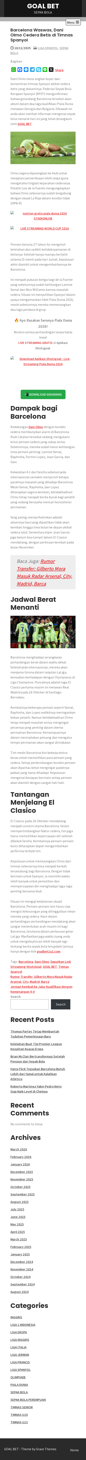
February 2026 (20, 1157)
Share (59, 70)
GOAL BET (43, 6)
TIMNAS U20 (19, 1415)
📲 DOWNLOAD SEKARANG (43, 394)
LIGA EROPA (18, 1332)
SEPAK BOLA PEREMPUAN (28, 1400)
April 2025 (17, 1232)
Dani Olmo (36, 427)
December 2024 (21, 1262)
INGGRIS (16, 1317)
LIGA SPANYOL (48, 48)
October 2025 (20, 1187)
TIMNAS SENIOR (21, 1407)
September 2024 (22, 1284)
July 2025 (17, 1209)
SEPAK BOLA (19, 1392)
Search (15, 996)
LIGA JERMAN (19, 1355)
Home (74, 1450)
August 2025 (19, 1202)
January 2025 (20, 1254)
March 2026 (18, 1149)
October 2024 (20, 1277)
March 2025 (18, 1239)
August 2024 (19, 1292)
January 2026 (20, 1164)
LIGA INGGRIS (19, 1340)
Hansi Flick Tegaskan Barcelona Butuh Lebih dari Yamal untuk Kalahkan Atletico (37, 1074)
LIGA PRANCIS (20, 1362)
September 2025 (22, 1194)
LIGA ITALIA (18, 1347)
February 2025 (20, 1247)
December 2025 (21, 1172)
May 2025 (17, 1224)
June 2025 (17, 1217)
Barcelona (26, 961)
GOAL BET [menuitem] (25, 124)
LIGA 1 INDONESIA (22, 1325)
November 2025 (21, 1179)
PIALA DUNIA (19, 1385)
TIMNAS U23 (19, 1422)
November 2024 (21, 1269)
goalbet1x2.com (48, 951)
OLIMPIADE (18, 1377)
